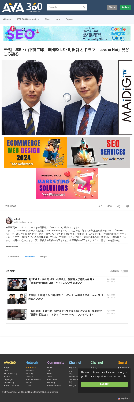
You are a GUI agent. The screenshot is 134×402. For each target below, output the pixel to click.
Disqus (43, 256)
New (58, 19)
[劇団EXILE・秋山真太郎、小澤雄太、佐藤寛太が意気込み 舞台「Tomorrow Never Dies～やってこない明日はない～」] (17, 284)
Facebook (30, 256)
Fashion (29, 382)
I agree (104, 384)
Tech (49, 376)
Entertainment (54, 385)
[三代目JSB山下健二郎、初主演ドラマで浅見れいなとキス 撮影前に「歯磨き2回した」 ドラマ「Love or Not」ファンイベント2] (17, 314)
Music (50, 367)
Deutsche (73, 379)
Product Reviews (33, 379)
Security (29, 373)
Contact (7, 370)
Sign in (112, 7)
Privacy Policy (10, 373)
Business (29, 370)
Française (73, 376)
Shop (47, 19)
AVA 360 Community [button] (27, 19)
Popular (69, 19)
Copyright (8, 379)
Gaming (51, 382)
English (72, 367)
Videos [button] (6, 19)
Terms (7, 376)
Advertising (9, 382)
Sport (49, 370)
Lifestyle (29, 376)
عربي (71, 370)
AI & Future (30, 367)
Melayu (72, 385)
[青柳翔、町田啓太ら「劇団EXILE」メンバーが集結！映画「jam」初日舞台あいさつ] (17, 299)
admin (17, 219)
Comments (13, 256)
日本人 (94, 367)
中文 (71, 373)
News (50, 373)
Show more (12, 246)
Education (52, 379)
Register (125, 7)
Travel (28, 385)
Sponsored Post (11, 385)
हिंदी (70, 382)
